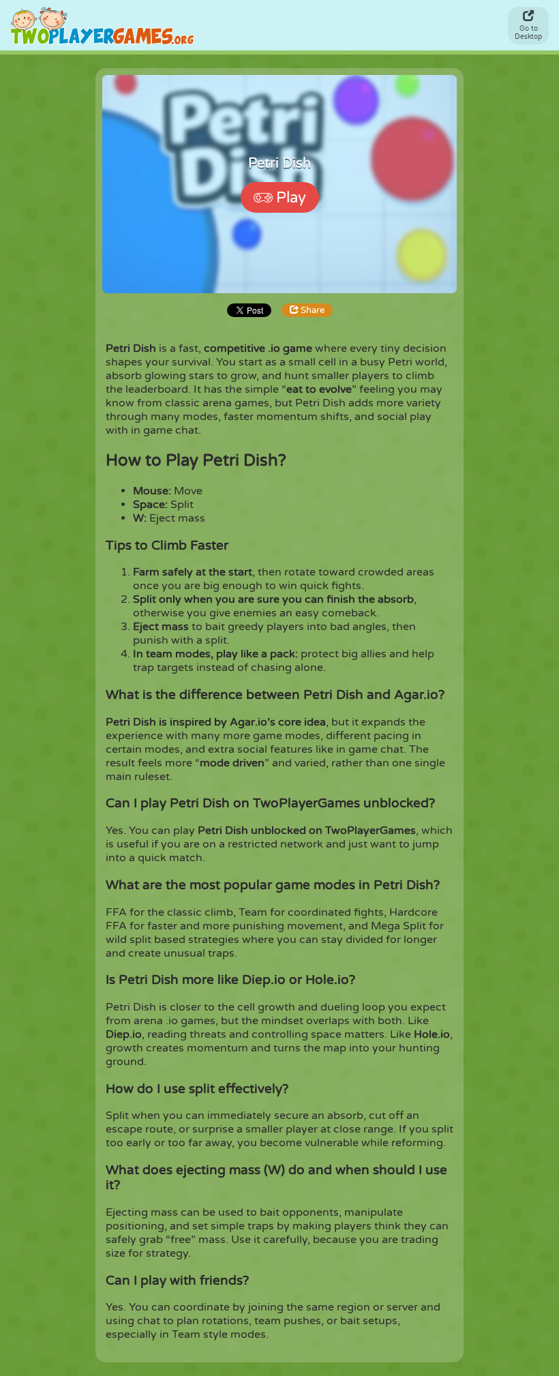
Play (291, 198)
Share (311, 310)
